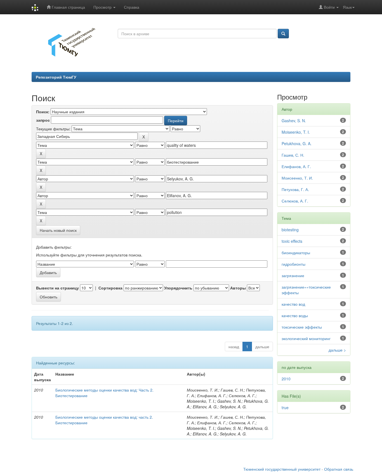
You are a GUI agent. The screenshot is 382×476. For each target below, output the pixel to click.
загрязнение (293, 275)
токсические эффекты (302, 327)
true (285, 407)
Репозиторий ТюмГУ (56, 77)
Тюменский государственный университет (281, 469)
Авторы (238, 288)
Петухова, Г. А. (295, 189)
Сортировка (110, 288)
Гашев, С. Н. (293, 155)
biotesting (290, 229)
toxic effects (292, 241)
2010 (286, 378)
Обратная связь (338, 469)
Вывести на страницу (57, 288)
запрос (43, 120)
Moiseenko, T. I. (296, 132)
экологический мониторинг (306, 338)
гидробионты (293, 264)
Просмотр (103, 7)
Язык (347, 7)
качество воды (295, 315)
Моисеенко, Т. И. (297, 178)
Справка (131, 7)
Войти (329, 7)
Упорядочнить (178, 288)
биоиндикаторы (296, 252)
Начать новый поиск (58, 230)
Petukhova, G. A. (297, 143)
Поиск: (42, 111)
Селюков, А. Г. (295, 201)
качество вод (293, 304)
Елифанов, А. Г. (296, 166)
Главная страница (68, 7)
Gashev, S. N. (294, 120)
